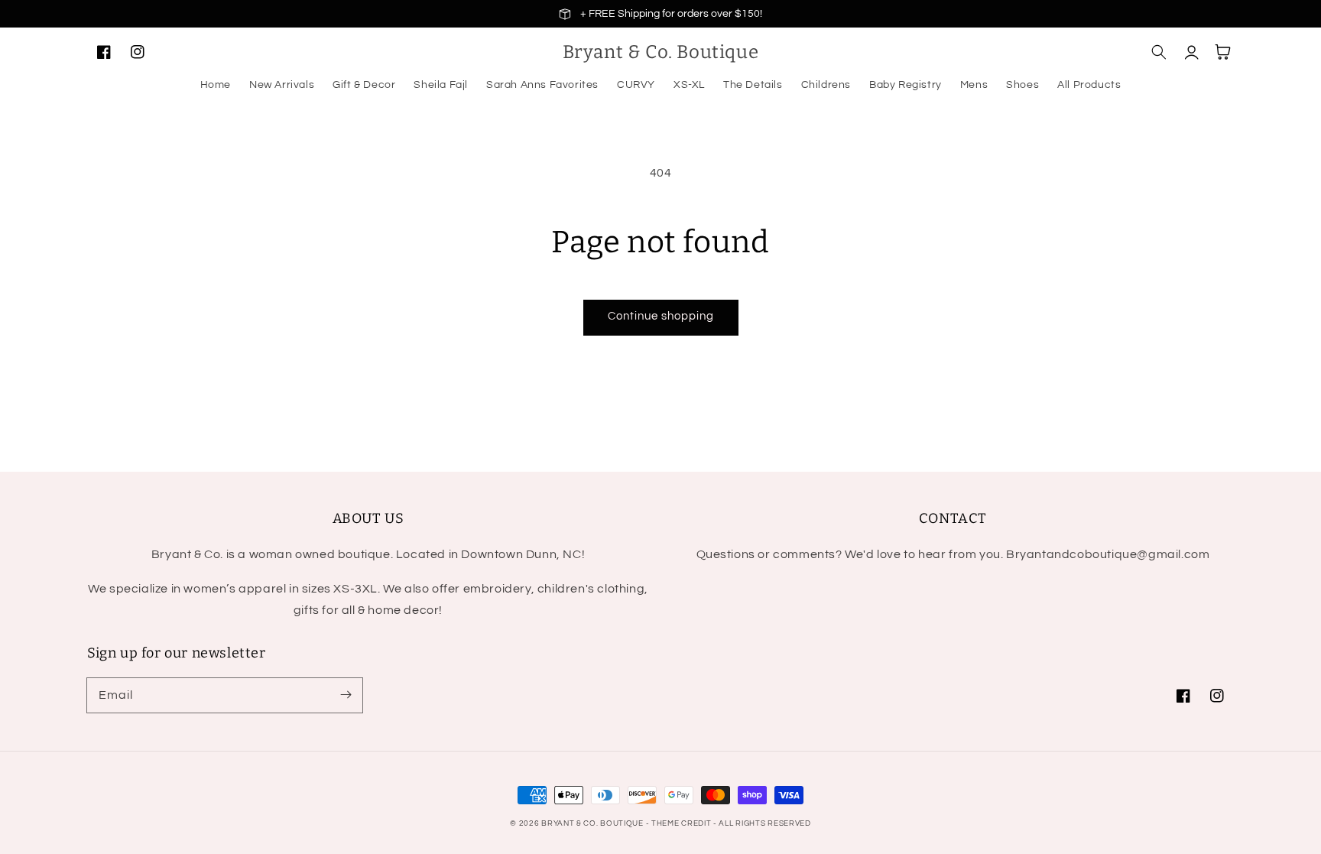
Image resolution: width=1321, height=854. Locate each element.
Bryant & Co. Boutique (593, 823)
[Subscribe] (345, 695)
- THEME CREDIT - (682, 823)
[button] (1159, 52)
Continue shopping (661, 316)
